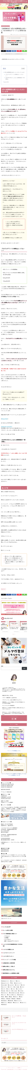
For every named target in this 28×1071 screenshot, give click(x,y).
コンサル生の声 (7, 926)
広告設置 (9, 998)
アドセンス (7, 936)
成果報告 (3, 589)
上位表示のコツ (20, 994)
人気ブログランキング (6, 918)
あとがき (6, 82)
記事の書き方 (4, 1004)
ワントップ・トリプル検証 (9, 959)
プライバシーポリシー (11, 1067)
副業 (7, 996)
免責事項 (18, 1067)
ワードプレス (7, 939)
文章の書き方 (4, 1000)
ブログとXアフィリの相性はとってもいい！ (15, 75)
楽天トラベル (4, 1002)
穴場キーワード (23, 1002)
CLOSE (23, 68)
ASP (12, 983)
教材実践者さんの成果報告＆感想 (11, 973)
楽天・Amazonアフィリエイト (11, 941)
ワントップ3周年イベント (12, 994)
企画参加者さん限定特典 (9, 963)
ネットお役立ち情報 (8, 930)
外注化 (21, 996)
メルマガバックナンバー (9, 952)
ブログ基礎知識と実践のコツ (10, 933)
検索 (2, 666)
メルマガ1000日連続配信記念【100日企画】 (12, 945)
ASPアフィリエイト (18, 983)
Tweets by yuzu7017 (6, 426)
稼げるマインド (16, 1002)
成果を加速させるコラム (9, 969)
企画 (3, 996)
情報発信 (14, 998)
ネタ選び (6, 937)
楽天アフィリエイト (18, 1000)
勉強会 (11, 996)
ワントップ (4, 994)
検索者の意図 (11, 1000)
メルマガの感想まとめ (8, 949)
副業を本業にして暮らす (9, 966)
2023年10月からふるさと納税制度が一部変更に (15, 78)
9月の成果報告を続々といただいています (14, 72)
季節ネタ (3, 998)
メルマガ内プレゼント (8, 956)
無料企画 (10, 1002)
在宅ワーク (16, 996)
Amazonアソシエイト (5, 983)
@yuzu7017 (4, 418)
